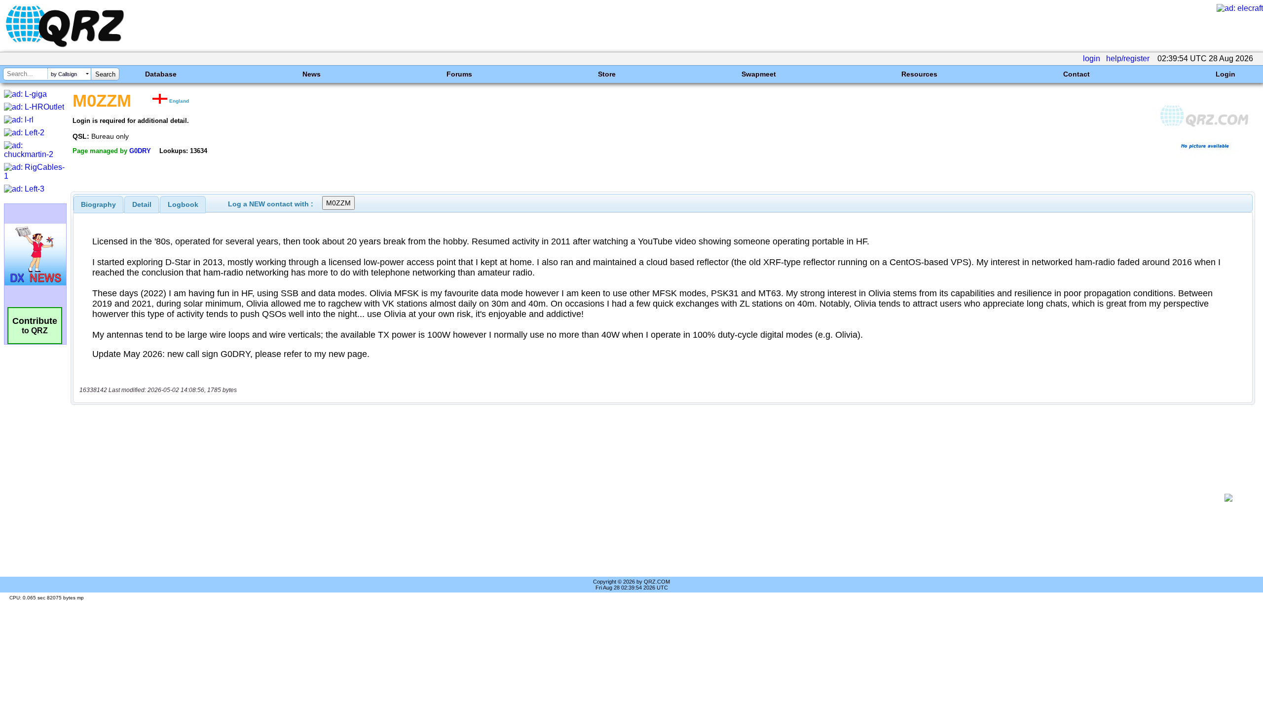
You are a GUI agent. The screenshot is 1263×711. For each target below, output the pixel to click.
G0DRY (140, 151)
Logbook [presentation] (183, 204)
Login (1225, 74)
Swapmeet (759, 74)
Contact (1076, 74)
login (1091, 58)
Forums (459, 74)
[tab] (98, 204)
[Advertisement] (644, 498)
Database (161, 74)
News (311, 74)
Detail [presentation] (141, 204)
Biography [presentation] (98, 204)
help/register (1128, 58)
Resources (919, 74)
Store (607, 74)
